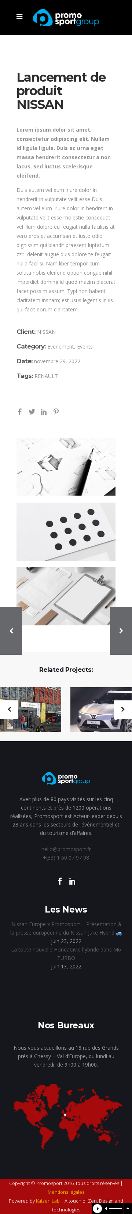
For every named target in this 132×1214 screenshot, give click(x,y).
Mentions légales (66, 1192)
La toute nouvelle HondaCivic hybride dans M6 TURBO (66, 953)
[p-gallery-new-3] (65, 467)
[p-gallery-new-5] (65, 596)
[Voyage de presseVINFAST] (96, 710)
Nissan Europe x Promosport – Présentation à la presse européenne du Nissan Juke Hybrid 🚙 (66, 928)
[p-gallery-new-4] (65, 531)
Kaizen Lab (48, 1200)
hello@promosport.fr (66, 849)
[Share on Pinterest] (56, 411)
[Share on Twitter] (32, 411)
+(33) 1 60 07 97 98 (66, 857)
